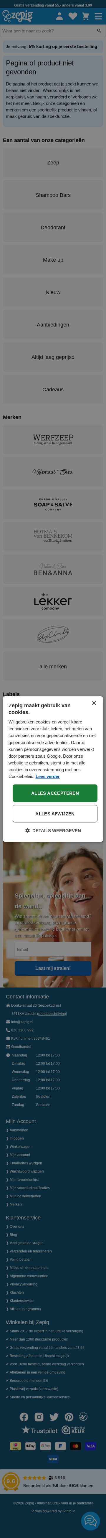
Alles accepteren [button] (55, 793)
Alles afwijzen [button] (55, 813)
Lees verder (48, 776)
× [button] (94, 703)
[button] (53, 831)
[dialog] (53, 769)
